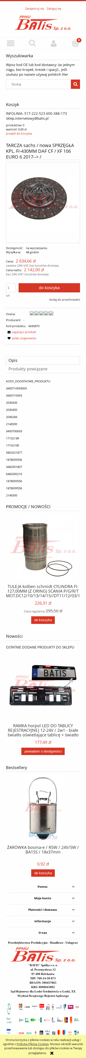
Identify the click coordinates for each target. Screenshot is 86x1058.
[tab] (43, 360)
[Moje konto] (54, 43)
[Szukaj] (75, 84)
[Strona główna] (43, 21)
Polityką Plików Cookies (33, 1044)
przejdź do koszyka (19, 133)
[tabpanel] (43, 438)
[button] (11, 43)
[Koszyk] (75, 43)
